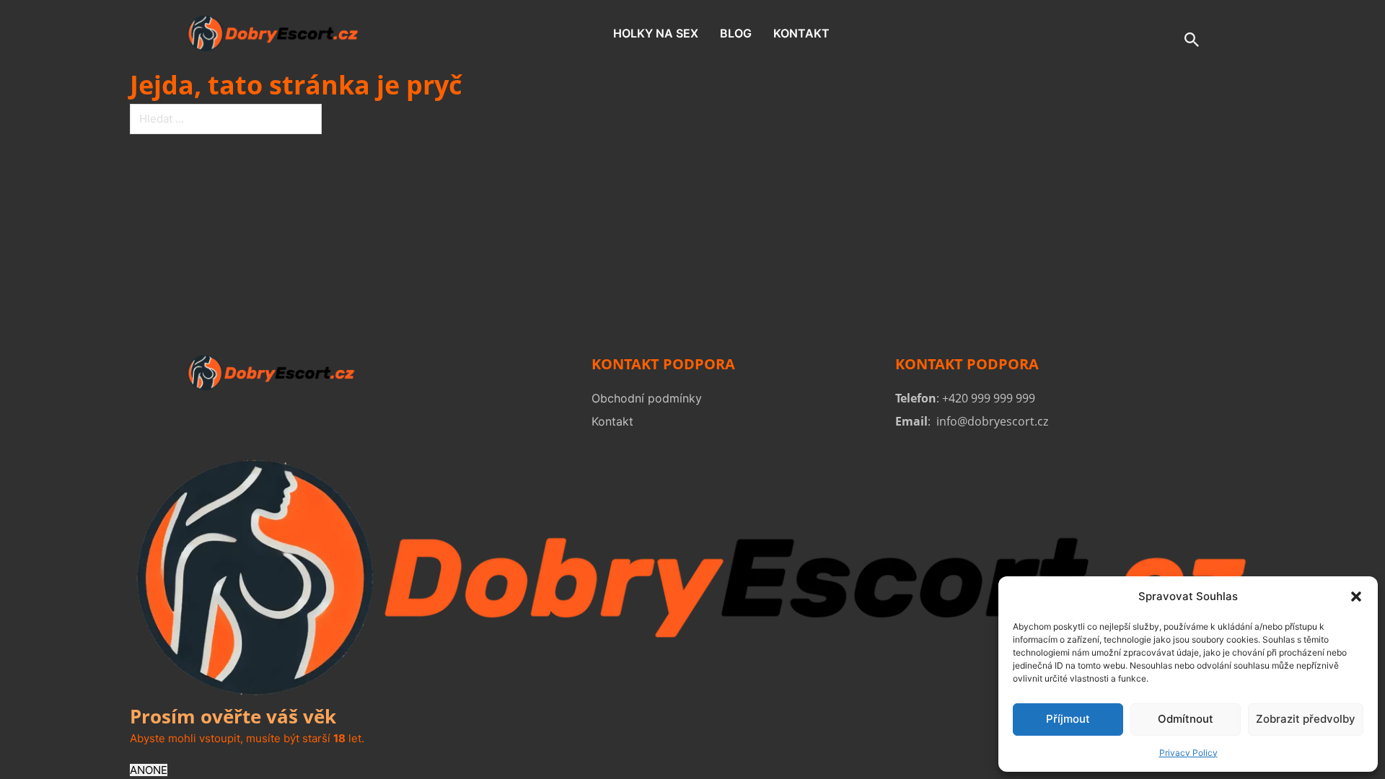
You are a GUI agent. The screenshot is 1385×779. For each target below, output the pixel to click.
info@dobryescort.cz (992, 421)
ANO (141, 770)
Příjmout (1068, 719)
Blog (736, 33)
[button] (1356, 596)
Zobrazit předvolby (1305, 719)
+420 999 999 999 (988, 398)
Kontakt (801, 33)
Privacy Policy (1188, 752)
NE (160, 770)
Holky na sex (655, 33)
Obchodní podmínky (647, 398)
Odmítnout (1185, 719)
